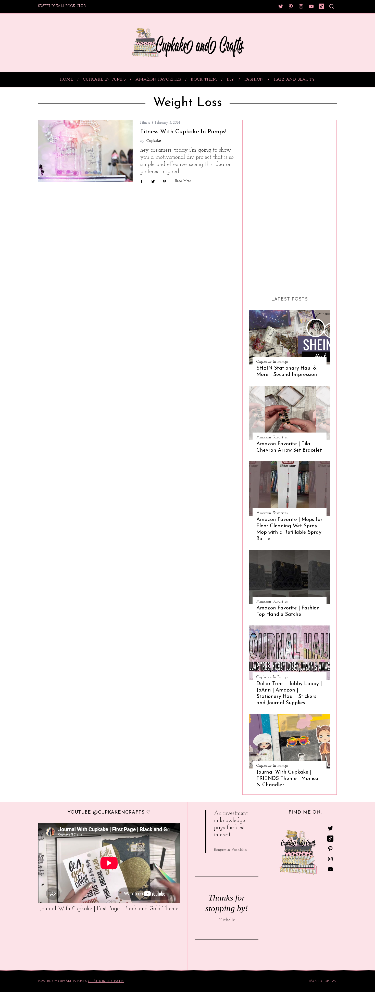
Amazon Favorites (272, 437)
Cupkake (153, 140)
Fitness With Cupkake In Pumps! (183, 132)
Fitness (145, 123)
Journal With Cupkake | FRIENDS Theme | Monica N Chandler (287, 779)
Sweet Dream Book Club (62, 6)
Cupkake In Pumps (272, 362)
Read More (183, 181)
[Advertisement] (269, 202)
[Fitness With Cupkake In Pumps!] (85, 151)
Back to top (319, 981)
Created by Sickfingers (106, 981)
